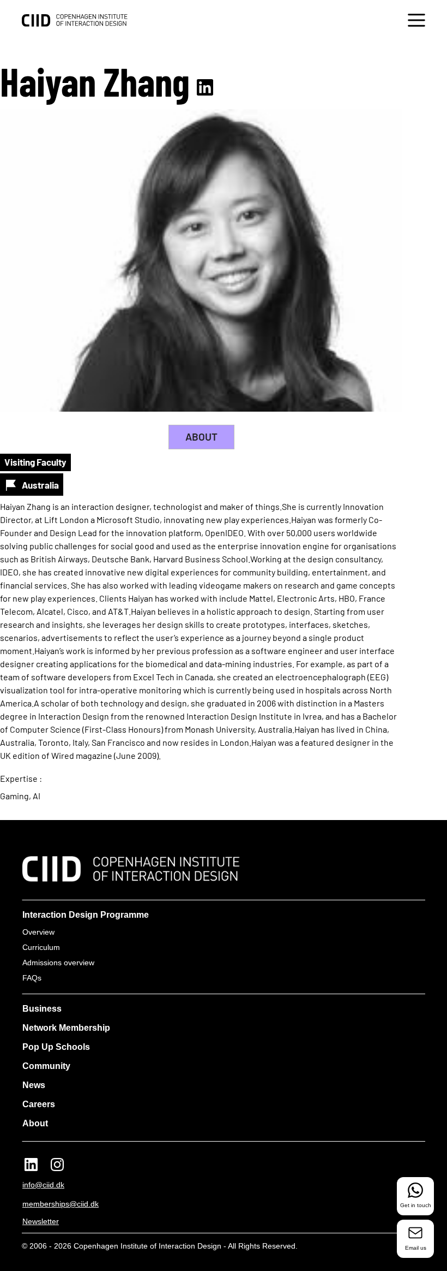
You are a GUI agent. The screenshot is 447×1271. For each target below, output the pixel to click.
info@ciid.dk (43, 1184)
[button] (416, 21)
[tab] (201, 437)
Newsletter (40, 1221)
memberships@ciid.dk (60, 1203)
